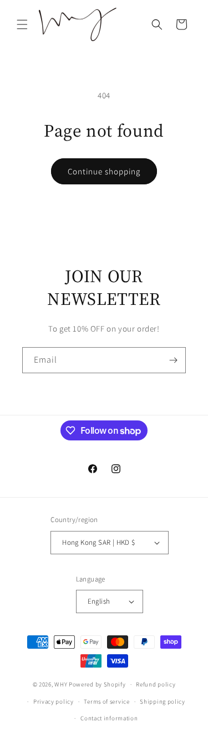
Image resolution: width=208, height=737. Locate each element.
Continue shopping (104, 171)
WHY (60, 684)
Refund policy (155, 684)
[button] (22, 24)
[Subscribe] (173, 360)
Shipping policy (162, 701)
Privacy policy (53, 701)
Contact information (109, 718)
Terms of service (106, 701)
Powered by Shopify (97, 684)
